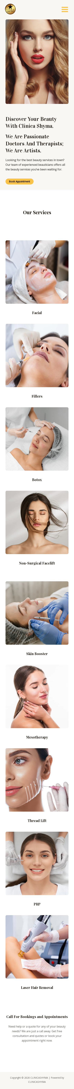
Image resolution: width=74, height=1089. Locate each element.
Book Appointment (19, 181)
